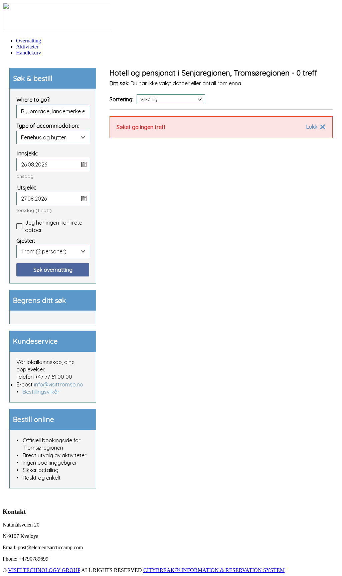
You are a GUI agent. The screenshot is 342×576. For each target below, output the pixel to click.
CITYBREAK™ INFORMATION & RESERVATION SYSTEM (214, 570)
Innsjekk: (27, 153)
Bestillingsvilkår (41, 391)
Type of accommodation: (47, 126)
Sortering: (121, 99)
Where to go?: (33, 100)
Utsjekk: (26, 187)
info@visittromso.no (58, 384)
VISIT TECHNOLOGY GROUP (44, 570)
